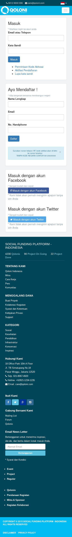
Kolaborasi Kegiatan (15, 304)
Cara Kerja (10, 279)
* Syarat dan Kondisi (15, 459)
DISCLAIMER (9, 532)
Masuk (14, 59)
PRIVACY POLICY (27, 532)
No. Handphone (17, 124)
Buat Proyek (11, 300)
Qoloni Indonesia (13, 271)
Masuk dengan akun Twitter (28, 219)
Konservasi (11, 346)
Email (11, 111)
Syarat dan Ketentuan (16, 309)
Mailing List (11, 415)
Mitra (7, 275)
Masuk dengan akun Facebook (29, 190)
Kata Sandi (14, 45)
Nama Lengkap (17, 98)
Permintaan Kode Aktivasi (29, 66)
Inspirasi (9, 350)
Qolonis (9, 424)
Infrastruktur (11, 342)
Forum (8, 419)
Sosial (8, 330)
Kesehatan (10, 334)
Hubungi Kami (14, 358)
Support (9, 317)
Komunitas (10, 287)
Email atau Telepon (19, 32)
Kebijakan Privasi (14, 313)
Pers (7, 283)
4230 (12, 253)
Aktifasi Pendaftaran (26, 70)
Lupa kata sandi (24, 73)
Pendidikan (10, 338)
